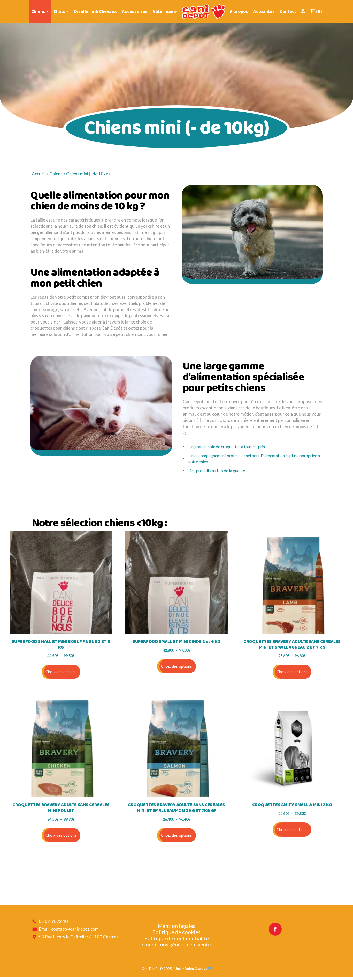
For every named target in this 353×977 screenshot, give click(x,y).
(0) (319, 11)
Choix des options (61, 671)
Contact (288, 11)
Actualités (264, 11)
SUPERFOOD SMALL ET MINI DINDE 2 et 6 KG (176, 642)
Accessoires (135, 11)
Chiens (38, 11)
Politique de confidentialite (176, 938)
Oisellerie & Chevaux (95, 11)
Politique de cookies (176, 932)
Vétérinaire (165, 11)
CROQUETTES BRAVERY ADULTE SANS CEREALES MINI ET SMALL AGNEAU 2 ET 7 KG (291, 644)
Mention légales (176, 926)
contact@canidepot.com (75, 929)
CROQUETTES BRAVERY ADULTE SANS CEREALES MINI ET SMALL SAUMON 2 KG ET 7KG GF (176, 807)
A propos (239, 11)
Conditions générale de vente (176, 944)
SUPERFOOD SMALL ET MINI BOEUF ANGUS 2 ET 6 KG (61, 644)
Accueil (39, 174)
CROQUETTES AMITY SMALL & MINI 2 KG (292, 805)
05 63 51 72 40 (53, 921)
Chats (59, 11)
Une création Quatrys (191, 969)
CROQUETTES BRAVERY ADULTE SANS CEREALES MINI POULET (60, 807)
